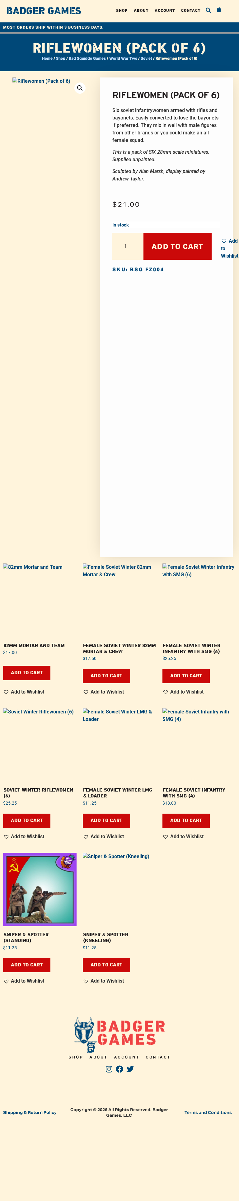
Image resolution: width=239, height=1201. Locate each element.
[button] (208, 10)
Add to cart (177, 246)
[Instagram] (109, 1068)
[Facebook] (119, 1068)
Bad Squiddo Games (87, 58)
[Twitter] (129, 1068)
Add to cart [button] (27, 673)
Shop (122, 10)
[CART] (219, 9)
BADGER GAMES (43, 11)
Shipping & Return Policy (30, 1112)
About (141, 10)
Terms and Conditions (208, 1112)
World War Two (123, 58)
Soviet (146, 58)
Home (47, 58)
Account (165, 10)
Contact (190, 10)
